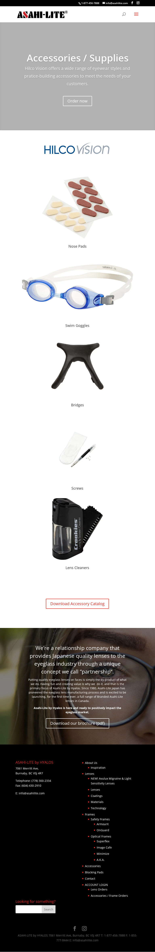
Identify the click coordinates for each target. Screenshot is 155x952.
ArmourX (103, 824)
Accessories (93, 866)
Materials (97, 802)
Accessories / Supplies (78, 57)
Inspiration (98, 768)
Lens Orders (99, 889)
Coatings (97, 796)
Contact (90, 878)
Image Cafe (104, 847)
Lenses (89, 774)
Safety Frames (100, 819)
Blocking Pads (94, 872)
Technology (98, 808)
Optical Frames (101, 836)
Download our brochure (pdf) (77, 723)
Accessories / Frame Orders (109, 896)
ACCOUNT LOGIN (96, 885)
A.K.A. (101, 860)
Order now (77, 101)
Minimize (103, 854)
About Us (91, 763)
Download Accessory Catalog (77, 603)
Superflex (103, 841)
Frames (90, 814)
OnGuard (103, 830)
